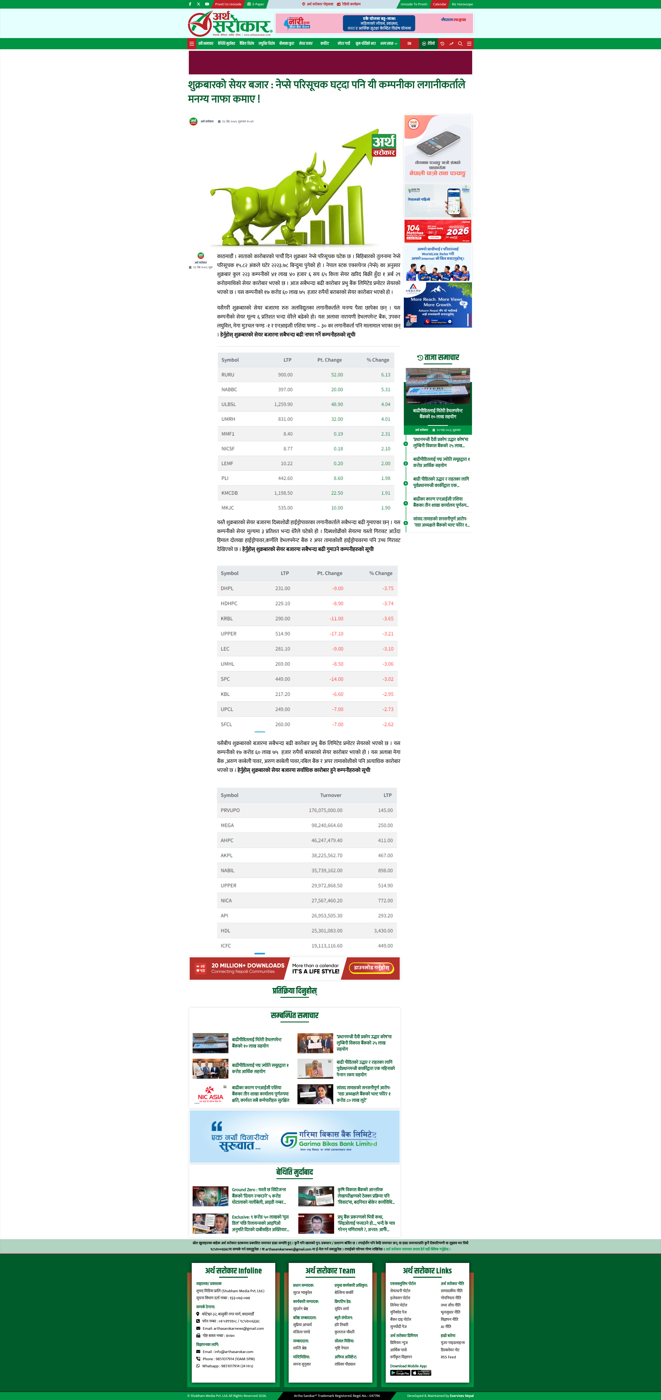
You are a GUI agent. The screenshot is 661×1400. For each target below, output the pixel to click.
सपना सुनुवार (302, 1364)
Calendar (440, 4)
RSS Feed (448, 1357)
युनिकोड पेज (398, 1312)
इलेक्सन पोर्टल (400, 1298)
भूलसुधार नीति (450, 1312)
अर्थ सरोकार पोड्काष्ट (320, 4)
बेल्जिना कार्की (344, 1292)
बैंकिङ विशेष (247, 43)
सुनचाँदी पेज (398, 1327)
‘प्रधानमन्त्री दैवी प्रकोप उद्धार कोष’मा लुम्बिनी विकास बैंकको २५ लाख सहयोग (364, 1043)
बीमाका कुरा (286, 43)
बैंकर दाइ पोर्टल (400, 1319)
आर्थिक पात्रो (398, 1350)
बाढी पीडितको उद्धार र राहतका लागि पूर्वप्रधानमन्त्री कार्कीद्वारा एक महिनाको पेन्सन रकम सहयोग (366, 1068)
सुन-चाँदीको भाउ (366, 43)
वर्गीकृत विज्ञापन (401, 1357)
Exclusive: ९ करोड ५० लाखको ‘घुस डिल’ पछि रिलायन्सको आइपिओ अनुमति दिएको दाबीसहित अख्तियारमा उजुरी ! (261, 1223)
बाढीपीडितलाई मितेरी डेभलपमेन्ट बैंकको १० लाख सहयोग (257, 1043)
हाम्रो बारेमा (448, 1336)
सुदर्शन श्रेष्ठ (300, 1309)
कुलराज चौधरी (344, 1332)
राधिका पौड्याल (345, 1364)
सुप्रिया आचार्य (302, 1325)
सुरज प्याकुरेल (302, 1292)
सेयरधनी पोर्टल (400, 1291)
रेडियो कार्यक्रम (351, 4)
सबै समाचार (205, 43)
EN (409, 43)
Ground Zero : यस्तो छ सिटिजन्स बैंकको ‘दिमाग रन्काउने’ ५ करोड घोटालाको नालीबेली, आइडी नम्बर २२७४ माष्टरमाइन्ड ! (259, 1196)
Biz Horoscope (462, 4)
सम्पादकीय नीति (452, 1291)
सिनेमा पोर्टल (398, 1305)
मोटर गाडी (344, 43)
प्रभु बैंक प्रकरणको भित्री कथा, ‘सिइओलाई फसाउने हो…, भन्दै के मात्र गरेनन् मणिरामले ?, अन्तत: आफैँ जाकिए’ (366, 1223)
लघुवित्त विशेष (267, 43)
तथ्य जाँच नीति (451, 1305)
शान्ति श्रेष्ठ (300, 1348)
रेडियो (431, 43)
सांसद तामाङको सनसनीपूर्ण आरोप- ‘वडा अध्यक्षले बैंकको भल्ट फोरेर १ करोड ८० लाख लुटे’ (364, 1094)
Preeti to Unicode (228, 4)
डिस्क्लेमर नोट (450, 1350)
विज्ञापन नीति (449, 1319)
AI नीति (446, 1327)
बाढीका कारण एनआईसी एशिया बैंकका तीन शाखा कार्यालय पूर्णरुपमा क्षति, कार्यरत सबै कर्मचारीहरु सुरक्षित (260, 1094)
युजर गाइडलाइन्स (453, 1343)
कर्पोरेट (325, 43)
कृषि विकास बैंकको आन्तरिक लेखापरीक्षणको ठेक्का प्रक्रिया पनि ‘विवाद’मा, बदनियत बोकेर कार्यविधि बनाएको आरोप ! (365, 1196)
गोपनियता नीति (451, 1298)
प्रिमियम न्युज (399, 1343)
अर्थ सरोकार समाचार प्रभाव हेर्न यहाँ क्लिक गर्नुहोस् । (418, 1249)
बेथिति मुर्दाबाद (226, 43)
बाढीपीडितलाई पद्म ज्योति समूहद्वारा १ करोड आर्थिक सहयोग (260, 1068)
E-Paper (258, 4)
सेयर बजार (306, 43)
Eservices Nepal (462, 1396)
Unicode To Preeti (414, 4)
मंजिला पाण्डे (301, 1332)
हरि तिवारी (341, 1325)
